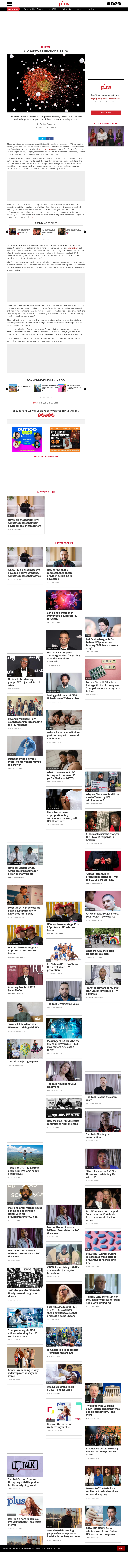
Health (10, 904)
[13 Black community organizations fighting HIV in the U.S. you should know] (103, 861)
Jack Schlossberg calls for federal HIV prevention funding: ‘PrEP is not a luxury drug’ (102, 644)
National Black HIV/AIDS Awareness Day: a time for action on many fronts (23, 870)
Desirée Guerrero (47, 124)
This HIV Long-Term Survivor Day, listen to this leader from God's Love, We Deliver (103, 1299)
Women (49, 728)
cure (32, 217)
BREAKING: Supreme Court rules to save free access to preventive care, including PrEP (101, 1258)
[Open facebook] (112, 3)
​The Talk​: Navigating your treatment (61, 1085)
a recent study (45, 149)
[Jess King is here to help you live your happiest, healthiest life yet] (25, 1506)
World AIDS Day (13, 943)
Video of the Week (53, 1263)
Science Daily (73, 248)
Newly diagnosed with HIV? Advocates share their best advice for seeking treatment (24, 522)
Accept (121, 1548)
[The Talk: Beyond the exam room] (103, 1084)
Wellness (50, 1526)
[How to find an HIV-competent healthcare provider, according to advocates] (64, 557)
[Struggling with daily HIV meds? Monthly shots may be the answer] (25, 746)
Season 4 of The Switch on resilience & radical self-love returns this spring (102, 1491)
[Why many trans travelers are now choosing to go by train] (37, 388)
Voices (80, 9)
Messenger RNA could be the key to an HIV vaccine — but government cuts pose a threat (63, 1045)
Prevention (12, 1326)
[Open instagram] (119, 3)
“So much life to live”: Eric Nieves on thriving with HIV (23, 1026)
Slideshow (89, 1444)
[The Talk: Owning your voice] (64, 991)
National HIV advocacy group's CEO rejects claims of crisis (24, 682)
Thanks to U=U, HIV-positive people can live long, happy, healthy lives (23, 1170)
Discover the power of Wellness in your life (59, 1426)
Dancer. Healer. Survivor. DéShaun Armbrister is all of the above (24, 1253)
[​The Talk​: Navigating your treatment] (64, 1071)
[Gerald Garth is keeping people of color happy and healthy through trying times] (64, 1518)
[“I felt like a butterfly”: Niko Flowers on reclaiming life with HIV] (103, 1159)
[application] (106, 136)
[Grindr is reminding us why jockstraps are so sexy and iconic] (25, 1357)
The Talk (10, 516)
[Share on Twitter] (42, 138)
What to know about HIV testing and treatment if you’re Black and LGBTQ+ (61, 775)
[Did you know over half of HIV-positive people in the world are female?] (64, 720)
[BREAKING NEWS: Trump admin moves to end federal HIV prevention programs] (103, 1516)
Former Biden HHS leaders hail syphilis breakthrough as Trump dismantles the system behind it (103, 687)
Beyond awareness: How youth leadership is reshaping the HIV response (25, 721)
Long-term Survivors (93, 1292)
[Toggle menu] (9, 4)
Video (91, 9)
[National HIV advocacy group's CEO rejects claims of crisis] (25, 666)
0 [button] (40, 397)
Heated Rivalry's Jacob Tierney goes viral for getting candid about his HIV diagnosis (63, 657)
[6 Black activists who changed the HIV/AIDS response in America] (103, 821)
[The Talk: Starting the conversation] (103, 1121)
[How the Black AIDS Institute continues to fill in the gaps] (64, 1108)
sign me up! (106, 113)
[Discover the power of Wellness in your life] (64, 1411)
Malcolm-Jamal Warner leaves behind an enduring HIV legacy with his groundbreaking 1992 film (25, 1212)
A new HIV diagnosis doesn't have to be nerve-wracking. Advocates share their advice (24, 572)
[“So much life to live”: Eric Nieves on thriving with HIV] (25, 1012)
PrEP (48, 960)
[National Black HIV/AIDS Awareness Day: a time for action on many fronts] (25, 855)
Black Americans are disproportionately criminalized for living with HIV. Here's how (62, 817)
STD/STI (88, 678)
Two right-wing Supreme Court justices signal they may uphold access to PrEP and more (103, 1410)
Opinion (10, 715)
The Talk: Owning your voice (63, 1003)
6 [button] (48, 397)
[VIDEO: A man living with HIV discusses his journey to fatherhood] (64, 1254)
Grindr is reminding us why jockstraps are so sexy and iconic (23, 1373)
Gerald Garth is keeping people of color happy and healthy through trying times (63, 1533)
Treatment (53, 403)
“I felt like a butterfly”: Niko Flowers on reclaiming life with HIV (101, 1174)
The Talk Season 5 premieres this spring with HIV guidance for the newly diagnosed (24, 1482)
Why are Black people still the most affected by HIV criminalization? (102, 797)
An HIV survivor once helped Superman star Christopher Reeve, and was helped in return (102, 1216)
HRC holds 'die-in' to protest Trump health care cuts (62, 1351)
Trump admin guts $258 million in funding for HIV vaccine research (22, 1333)
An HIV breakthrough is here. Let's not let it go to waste (102, 915)
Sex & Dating (12, 1366)
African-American (14, 864)
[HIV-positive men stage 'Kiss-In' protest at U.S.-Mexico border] (25, 935)
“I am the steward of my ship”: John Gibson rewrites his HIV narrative (103, 990)
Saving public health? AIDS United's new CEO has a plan (63, 697)
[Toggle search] (108, 3)
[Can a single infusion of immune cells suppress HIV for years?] (64, 600)
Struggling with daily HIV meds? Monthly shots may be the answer (24, 761)
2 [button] (43, 397)
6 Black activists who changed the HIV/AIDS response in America (103, 837)
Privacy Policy (41, 1548)
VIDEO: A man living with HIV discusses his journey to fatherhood (63, 1270)
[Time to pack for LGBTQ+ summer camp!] (13, 388)
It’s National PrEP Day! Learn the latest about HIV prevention (62, 967)
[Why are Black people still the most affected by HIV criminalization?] (103, 782)
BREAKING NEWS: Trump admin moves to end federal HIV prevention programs (102, 1531)
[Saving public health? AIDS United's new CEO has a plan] (64, 683)
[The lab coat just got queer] (25, 1049)
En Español (66, 9)
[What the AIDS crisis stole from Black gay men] (103, 938)
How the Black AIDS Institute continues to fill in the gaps (63, 1122)
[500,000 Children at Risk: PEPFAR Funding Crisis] (64, 1374)
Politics (49, 1303)
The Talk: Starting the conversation (98, 1136)
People (10, 983)
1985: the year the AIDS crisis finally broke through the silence (24, 1293)
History (10, 1286)
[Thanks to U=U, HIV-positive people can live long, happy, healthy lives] (25, 1155)
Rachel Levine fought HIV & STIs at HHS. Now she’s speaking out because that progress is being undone (62, 1311)
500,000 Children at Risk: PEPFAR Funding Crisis (60, 1388)
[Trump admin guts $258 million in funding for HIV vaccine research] (25, 1318)
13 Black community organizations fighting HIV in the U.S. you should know (102, 876)
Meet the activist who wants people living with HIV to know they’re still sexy (24, 910)
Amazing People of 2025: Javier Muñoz (21, 989)
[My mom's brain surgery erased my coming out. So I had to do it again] (37, 231)
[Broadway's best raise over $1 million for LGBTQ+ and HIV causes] (103, 1436)
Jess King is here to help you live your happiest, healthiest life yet (24, 1521)
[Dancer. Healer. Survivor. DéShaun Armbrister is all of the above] (25, 1238)
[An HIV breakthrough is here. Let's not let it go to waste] (103, 901)
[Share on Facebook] (50, 138)
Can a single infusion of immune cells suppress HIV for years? (62, 615)
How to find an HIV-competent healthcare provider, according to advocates (59, 574)
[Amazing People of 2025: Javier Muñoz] (25, 975)
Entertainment (52, 648)
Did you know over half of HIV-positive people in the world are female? (64, 735)
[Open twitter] (116, 3)
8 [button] (51, 397)
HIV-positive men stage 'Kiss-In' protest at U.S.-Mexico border (24, 950)
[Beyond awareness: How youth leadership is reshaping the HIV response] (25, 706)
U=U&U (52, 9)
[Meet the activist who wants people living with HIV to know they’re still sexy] (25, 895)
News (10, 675)
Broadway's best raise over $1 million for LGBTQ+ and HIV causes (102, 1451)
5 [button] (47, 397)
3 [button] (44, 397)
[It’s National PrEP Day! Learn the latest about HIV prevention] (64, 951)
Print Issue (11, 1515)
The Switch (11, 1020)
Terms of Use (55, 1548)
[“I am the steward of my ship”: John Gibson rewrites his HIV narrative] (103, 975)
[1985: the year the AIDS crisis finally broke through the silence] (25, 1278)
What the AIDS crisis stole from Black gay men (100, 952)
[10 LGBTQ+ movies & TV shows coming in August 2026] (62, 231)
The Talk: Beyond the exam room (101, 1098)
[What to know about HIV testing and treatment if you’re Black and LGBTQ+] (64, 760)
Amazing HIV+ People (33, 9)
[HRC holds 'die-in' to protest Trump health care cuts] (64, 1337)
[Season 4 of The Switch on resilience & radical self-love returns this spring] (103, 1476)
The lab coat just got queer (23, 1061)
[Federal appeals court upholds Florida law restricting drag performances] (12, 231)
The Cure (45, 47)
